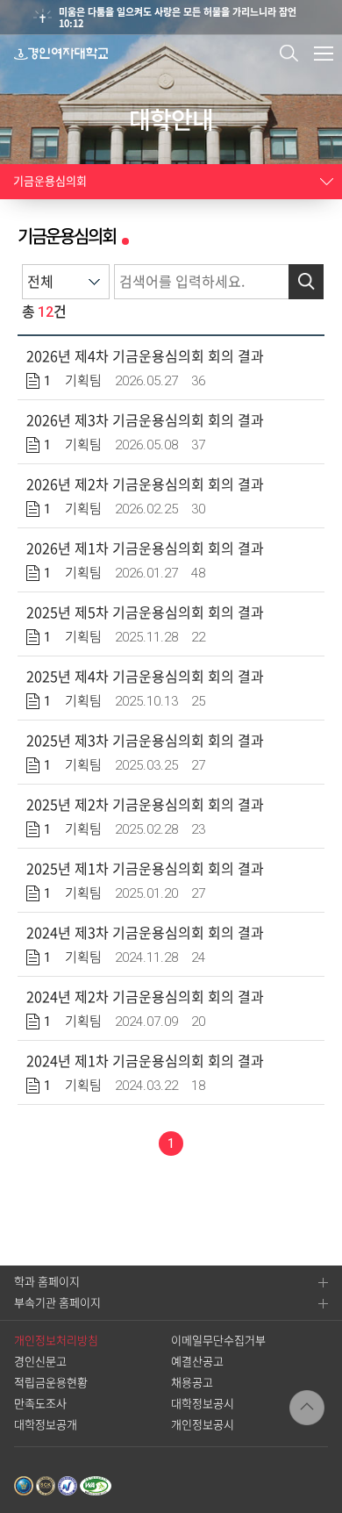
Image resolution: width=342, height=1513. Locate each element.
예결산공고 (197, 1361)
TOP (306, 1407)
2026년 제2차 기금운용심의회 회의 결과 (145, 484)
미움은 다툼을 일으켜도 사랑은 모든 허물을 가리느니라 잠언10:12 (177, 17)
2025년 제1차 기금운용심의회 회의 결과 (145, 869)
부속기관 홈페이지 (57, 1303)
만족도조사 (40, 1403)
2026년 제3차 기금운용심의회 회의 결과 (145, 420)
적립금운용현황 (51, 1382)
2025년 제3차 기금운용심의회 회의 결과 (145, 741)
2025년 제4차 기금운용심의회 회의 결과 (145, 677)
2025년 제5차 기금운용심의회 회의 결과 (145, 613)
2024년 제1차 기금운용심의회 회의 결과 (145, 1061)
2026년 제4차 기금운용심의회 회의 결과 (145, 356)
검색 (289, 53)
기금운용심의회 (50, 181)
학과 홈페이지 (47, 1281)
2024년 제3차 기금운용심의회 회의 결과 (145, 933)
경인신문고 (40, 1361)
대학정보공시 (202, 1403)
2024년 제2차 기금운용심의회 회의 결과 (145, 997)
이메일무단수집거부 (218, 1340)
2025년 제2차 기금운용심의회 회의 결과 (145, 805)
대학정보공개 (45, 1425)
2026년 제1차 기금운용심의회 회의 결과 (145, 548)
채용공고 (192, 1382)
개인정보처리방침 (56, 1340)
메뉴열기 (323, 53)
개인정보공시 (202, 1425)
